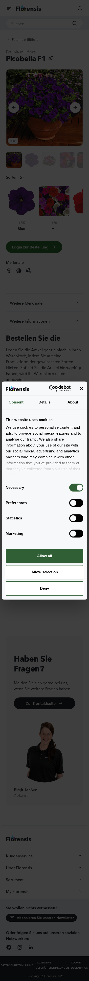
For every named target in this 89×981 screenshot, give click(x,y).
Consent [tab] (16, 402)
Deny (44, 588)
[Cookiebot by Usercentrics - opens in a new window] (52, 388)
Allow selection (44, 572)
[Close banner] (81, 388)
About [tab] (72, 402)
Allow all (44, 556)
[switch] (76, 503)
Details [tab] (45, 402)
